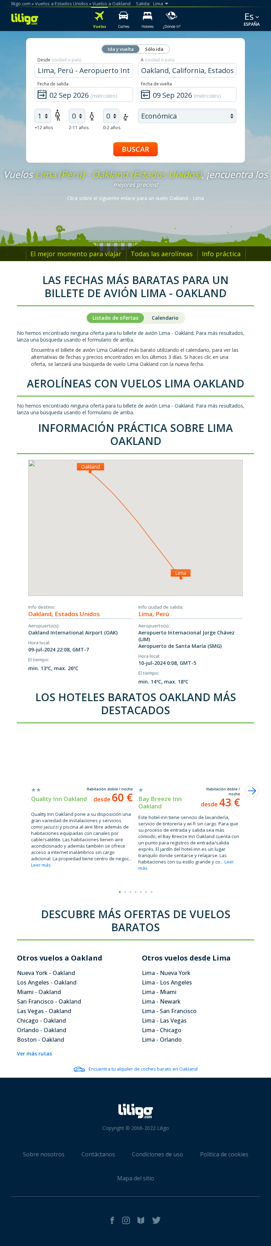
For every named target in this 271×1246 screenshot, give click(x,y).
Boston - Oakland (40, 1039)
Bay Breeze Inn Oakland (160, 802)
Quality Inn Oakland (59, 799)
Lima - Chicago (161, 1030)
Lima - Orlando (162, 1039)
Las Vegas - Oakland (44, 1011)
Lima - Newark (161, 1001)
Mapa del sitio (135, 1178)
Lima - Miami (159, 992)
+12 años (44, 128)
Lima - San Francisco (169, 1011)
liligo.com (21, 3)
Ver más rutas (34, 1053)
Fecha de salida (52, 84)
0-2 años (111, 128)
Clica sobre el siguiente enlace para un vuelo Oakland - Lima (135, 198)
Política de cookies (224, 1154)
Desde (59, 60)
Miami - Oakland (39, 992)
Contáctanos (98, 1154)
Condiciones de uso (157, 1154)
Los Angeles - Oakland (47, 982)
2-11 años (79, 128)
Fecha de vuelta (156, 84)
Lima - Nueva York (166, 973)
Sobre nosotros (44, 1154)
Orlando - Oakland (41, 1030)
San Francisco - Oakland (49, 1001)
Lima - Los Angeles (167, 982)
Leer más (41, 865)
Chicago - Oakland (41, 1020)
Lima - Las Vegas (164, 1020)
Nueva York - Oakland (46, 973)
